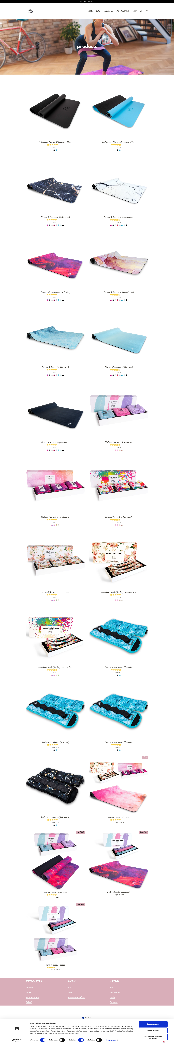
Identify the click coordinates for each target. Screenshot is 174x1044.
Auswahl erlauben (153, 1030)
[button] (52, 145)
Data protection (115, 992)
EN (167, 1042)
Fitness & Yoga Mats (32, 997)
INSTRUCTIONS (123, 11)
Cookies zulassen (153, 1024)
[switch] (62, 1040)
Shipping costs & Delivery (76, 997)
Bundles (28, 992)
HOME (90, 11)
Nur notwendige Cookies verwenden (153, 1037)
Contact (70, 992)
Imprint (112, 997)
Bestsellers (29, 987)
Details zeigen (111, 1040)
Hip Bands (29, 1002)
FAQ (69, 987)
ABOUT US (109, 11)
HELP (135, 11)
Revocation (114, 1002)
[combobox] (167, 1042)
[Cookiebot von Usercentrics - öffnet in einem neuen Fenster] (17, 1040)
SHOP (98, 11)
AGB (111, 987)
